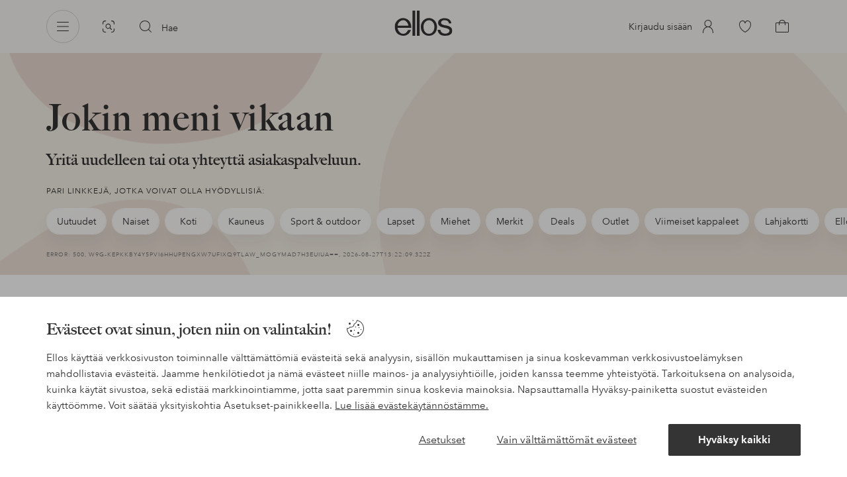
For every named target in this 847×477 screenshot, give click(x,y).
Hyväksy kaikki (734, 439)
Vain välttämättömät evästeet (567, 439)
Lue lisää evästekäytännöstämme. (411, 405)
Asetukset (442, 439)
